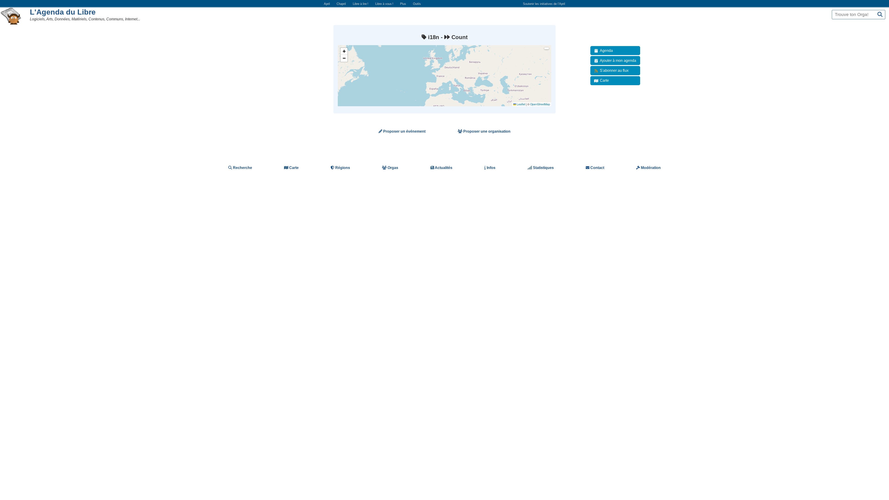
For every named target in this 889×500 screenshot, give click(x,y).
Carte (604, 80)
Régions (342, 168)
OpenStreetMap (540, 104)
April (327, 4)
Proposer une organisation (486, 131)
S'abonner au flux (614, 70)
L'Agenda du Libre (63, 12)
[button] (344, 51)
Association (348, 68)
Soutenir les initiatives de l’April (544, 4)
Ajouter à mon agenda (618, 60)
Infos (490, 168)
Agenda (606, 51)
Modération (650, 168)
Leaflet (520, 104)
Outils (417, 4)
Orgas (392, 168)
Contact (596, 168)
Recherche (242, 168)
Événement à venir (352, 55)
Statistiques (543, 168)
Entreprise (347, 80)
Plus (403, 4)
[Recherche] (880, 14)
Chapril (341, 4)
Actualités (443, 168)
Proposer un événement (404, 131)
